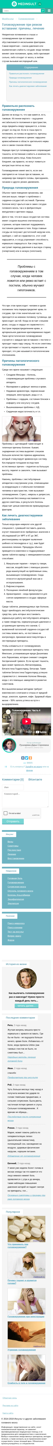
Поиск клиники (15, 927)
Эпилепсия (13, 903)
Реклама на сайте (10, 1405)
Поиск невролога (16, 923)
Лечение (12, 854)
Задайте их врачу (33, 767)
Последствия (14, 850)
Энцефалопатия (16, 899)
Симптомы (13, 846)
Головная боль (15, 878)
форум (29, 770)
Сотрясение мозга (17, 886)
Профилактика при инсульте (23, 1077)
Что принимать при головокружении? (18, 1245)
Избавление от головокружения (24, 1156)
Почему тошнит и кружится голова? (22, 1282)
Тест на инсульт (16, 932)
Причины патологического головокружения (28, 82)
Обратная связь (10, 1398)
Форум (11, 940)
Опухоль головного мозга (20, 891)
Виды (10, 841)
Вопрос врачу (14, 936)
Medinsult (29, 4)
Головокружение (26, 19)
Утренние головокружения (22, 1350)
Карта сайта (8, 1413)
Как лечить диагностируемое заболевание (28, 86)
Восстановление (16, 858)
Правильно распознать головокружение (26, 73)
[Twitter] (26, 758)
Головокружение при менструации (26, 1316)
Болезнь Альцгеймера (19, 895)
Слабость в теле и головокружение (26, 1383)
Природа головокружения (20, 78)
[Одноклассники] (30, 758)
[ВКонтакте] (22, 758)
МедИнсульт (8, 19)
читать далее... (26, 1005)
